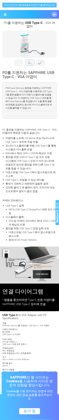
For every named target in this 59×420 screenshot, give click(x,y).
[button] (5, 15)
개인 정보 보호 (25, 395)
